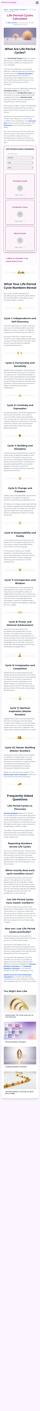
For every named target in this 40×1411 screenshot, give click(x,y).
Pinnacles (7, 125)
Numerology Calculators (18, 9)
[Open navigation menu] (37, 3)
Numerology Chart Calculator (15, 774)
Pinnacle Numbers (25, 73)
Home (6, 9)
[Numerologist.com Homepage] (8, 2)
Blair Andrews (13, 23)
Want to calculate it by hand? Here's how (17, 259)
